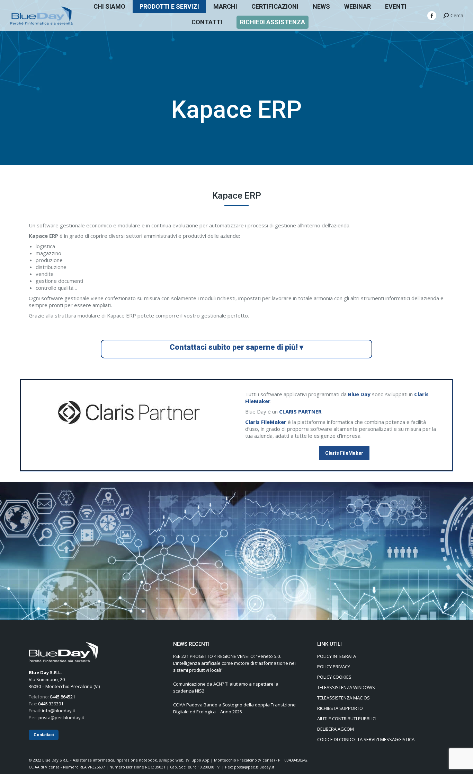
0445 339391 (50, 704)
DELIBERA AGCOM (335, 729)
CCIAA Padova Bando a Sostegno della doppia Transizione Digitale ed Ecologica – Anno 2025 (234, 708)
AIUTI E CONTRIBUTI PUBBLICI (346, 718)
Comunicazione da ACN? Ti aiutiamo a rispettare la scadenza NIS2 (225, 687)
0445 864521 (62, 697)
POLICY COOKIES (334, 677)
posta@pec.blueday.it (61, 717)
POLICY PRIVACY (333, 666)
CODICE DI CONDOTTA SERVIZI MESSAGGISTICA (365, 739)
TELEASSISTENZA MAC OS (343, 698)
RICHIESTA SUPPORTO (340, 708)
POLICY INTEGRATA (336, 656)
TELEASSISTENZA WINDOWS (346, 687)
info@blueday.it (58, 710)
